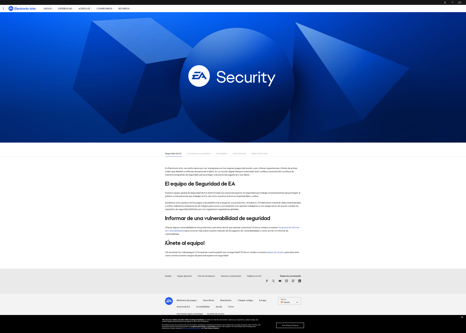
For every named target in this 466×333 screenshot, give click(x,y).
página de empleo (275, 252)
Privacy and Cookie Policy (192, 328)
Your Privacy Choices (290, 325)
